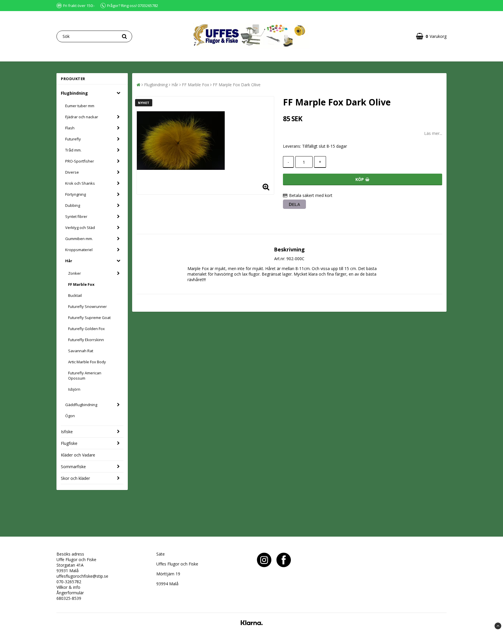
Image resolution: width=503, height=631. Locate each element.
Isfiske (67, 431)
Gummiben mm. (79, 238)
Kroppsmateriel (79, 249)
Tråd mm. (73, 150)
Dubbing (72, 205)
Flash (70, 128)
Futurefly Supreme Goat (89, 317)
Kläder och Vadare (78, 455)
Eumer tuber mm (79, 105)
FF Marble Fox (81, 284)
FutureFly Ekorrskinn (86, 339)
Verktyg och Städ (80, 227)
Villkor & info (68, 587)
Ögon (70, 415)
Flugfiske (69, 443)
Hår (68, 260)
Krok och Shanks (80, 183)
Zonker (74, 273)
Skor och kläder (75, 478)
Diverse (72, 172)
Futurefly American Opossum (84, 375)
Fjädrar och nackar (81, 116)
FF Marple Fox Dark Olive (237, 84)
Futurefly (73, 139)
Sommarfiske (73, 466)
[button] (431, 36)
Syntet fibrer (76, 216)
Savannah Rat (80, 350)
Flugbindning (74, 93)
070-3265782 (68, 581)
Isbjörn (74, 389)
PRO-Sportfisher (79, 161)
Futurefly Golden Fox (86, 328)
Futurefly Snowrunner (87, 306)
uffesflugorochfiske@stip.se (82, 576)
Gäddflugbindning (81, 404)
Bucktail (75, 295)
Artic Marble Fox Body (87, 361)
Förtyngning (75, 194)
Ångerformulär (70, 592)
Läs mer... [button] (433, 133)
